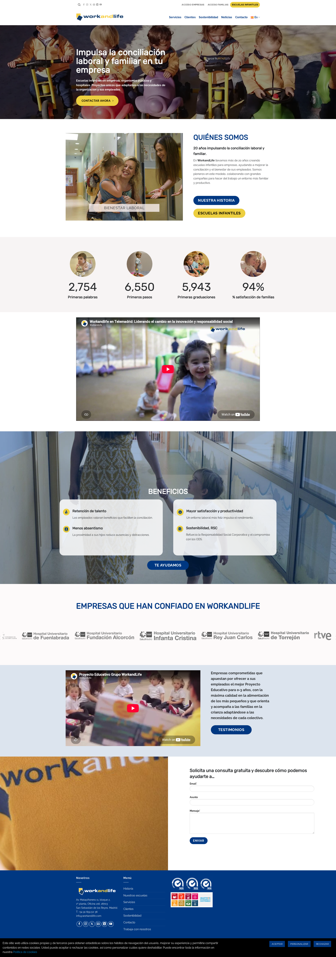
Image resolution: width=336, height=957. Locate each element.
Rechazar (322, 944)
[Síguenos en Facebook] (84, 5)
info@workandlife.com (88, 915)
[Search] (79, 4)
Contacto (241, 17)
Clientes (190, 17)
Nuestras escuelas (135, 895)
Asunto (194, 797)
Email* (193, 783)
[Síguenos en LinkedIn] (97, 5)
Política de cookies (25, 952)
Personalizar (299, 944)
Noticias (226, 17)
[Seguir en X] (91, 5)
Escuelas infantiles (245, 4)
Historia (128, 888)
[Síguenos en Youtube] (101, 5)
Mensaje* (195, 810)
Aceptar (277, 944)
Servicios (175, 17)
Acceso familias (218, 4)
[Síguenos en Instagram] (87, 5)
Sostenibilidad (208, 17)
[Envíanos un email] (94, 5)
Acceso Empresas (193, 4)
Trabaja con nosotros (137, 929)
